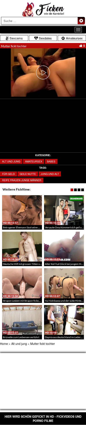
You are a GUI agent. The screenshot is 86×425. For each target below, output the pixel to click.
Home (4, 344)
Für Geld (8, 174)
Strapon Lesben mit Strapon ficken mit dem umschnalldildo (35, 300)
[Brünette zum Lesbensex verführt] (22, 320)
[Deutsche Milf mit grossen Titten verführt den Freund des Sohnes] (22, 247)
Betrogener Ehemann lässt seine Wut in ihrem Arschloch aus (35, 227)
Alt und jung (11, 161)
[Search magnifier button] (81, 20)
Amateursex (33, 161)
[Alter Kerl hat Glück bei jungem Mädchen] (64, 247)
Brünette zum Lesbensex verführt (21, 337)
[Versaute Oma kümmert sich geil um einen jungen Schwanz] (64, 210)
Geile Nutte (28, 174)
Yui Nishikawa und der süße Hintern (64, 300)
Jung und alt (50, 174)
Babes (51, 161)
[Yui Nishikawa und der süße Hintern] (64, 283)
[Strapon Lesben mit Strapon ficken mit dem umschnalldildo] (22, 283)
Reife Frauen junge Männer (21, 180)
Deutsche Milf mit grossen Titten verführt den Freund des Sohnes (38, 264)
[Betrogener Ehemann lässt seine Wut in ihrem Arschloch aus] (22, 210)
